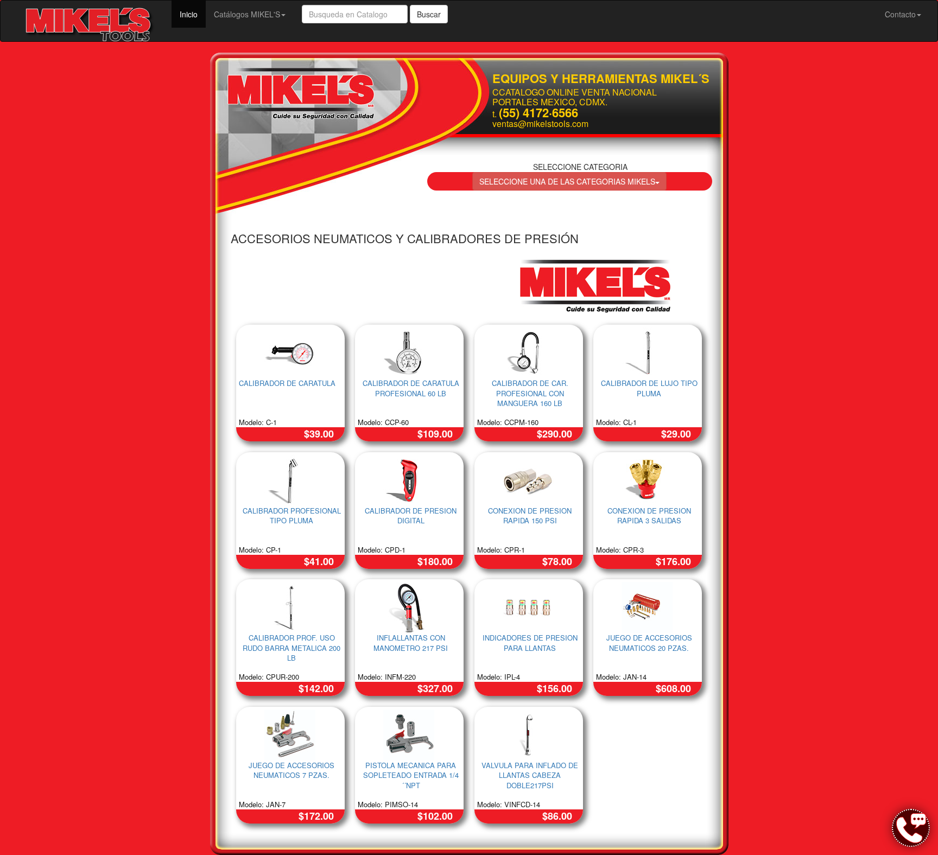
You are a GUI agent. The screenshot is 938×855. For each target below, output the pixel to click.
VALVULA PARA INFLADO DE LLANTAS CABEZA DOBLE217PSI (529, 775)
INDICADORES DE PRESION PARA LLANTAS (530, 642)
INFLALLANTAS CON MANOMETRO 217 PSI (410, 642)
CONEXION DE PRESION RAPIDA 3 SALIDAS (649, 515)
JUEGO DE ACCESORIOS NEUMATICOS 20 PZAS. (649, 642)
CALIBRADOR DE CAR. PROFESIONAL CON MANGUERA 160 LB (530, 393)
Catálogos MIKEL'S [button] (247, 14)
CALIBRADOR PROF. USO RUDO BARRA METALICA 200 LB (291, 647)
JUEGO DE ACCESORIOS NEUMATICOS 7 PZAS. (291, 770)
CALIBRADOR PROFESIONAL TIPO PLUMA (292, 515)
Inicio (193, 14)
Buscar (429, 14)
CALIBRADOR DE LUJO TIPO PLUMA (649, 388)
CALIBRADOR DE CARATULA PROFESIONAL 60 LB (411, 388)
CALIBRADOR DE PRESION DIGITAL (411, 515)
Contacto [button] (900, 14)
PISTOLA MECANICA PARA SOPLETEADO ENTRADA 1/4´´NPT (411, 775)
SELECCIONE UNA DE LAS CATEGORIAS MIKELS (567, 181)
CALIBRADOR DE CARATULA (287, 383)
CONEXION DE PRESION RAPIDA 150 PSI (530, 515)
